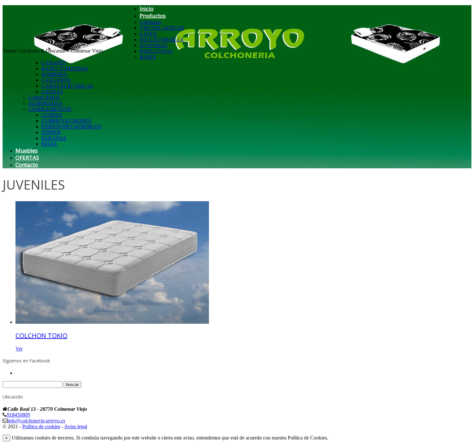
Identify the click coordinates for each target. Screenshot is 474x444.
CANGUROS (56, 80)
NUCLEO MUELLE (162, 39)
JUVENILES (153, 45)
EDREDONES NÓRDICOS (71, 126)
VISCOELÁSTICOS (162, 28)
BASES (148, 57)
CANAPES (53, 62)
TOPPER (51, 132)
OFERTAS (27, 157)
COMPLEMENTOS (49, 109)
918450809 (18, 415)
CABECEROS (44, 97)
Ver (19, 348)
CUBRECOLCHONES (66, 120)
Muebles (26, 150)
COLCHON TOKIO (41, 335)
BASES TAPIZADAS (64, 68)
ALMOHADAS (45, 103)
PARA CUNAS (156, 51)
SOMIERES (54, 74)
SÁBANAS (53, 138)
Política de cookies (41, 426)
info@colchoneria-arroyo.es (36, 420)
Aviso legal (75, 426)
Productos (153, 15)
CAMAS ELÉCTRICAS (67, 86)
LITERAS (52, 91)
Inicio (146, 8)
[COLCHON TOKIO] (112, 322)
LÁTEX (148, 33)
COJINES (51, 115)
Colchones (150, 22)
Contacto (26, 164)
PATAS (49, 144)
